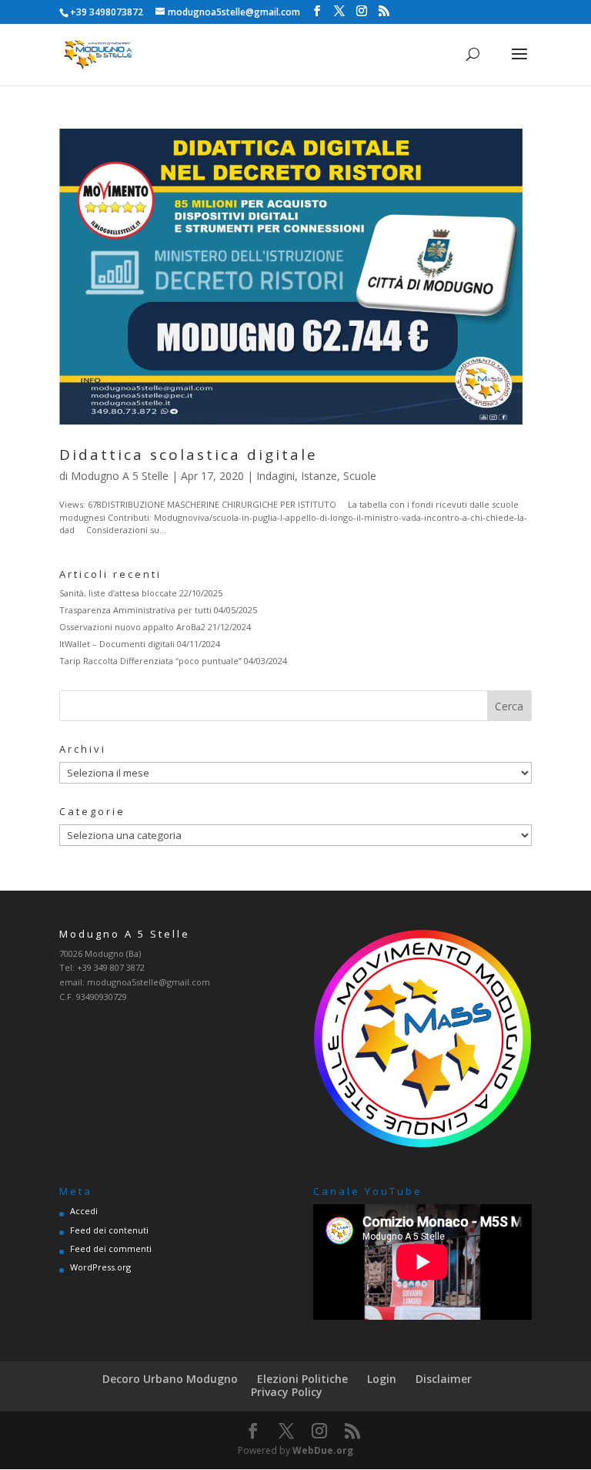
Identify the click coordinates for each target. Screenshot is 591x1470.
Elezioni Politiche (302, 1378)
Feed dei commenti (111, 1248)
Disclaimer (444, 1378)
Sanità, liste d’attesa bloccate (118, 593)
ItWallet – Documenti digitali (117, 643)
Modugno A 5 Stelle (120, 475)
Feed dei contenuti (109, 1230)
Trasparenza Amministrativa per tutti (135, 610)
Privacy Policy (286, 1391)
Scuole (359, 475)
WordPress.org (100, 1267)
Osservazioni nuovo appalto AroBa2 (132, 627)
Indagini (275, 475)
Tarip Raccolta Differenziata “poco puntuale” (150, 660)
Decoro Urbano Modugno (170, 1378)
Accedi (84, 1211)
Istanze (319, 475)
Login (381, 1378)
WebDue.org (322, 1450)
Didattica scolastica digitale (188, 455)
